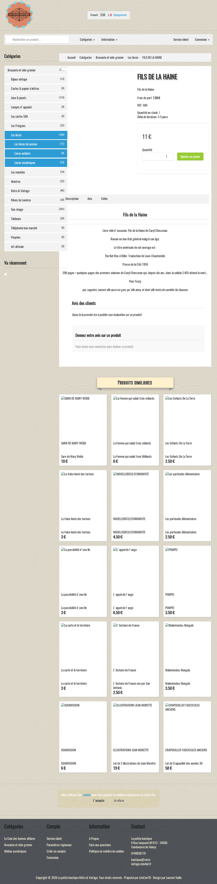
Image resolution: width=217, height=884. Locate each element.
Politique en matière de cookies (106, 851)
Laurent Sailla (173, 878)
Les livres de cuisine (39, 144)
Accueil (71, 57)
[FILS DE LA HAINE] (20, 274)
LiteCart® (145, 878)
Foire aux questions (100, 845)
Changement (120, 15)
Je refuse (119, 800)
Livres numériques (39, 163)
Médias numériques (15, 851)
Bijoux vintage (37, 79)
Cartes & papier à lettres (37, 88)
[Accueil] (73, 37)
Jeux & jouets (37, 98)
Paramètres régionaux (59, 845)
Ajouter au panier (190, 156)
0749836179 (138, 853)
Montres (37, 181)
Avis (90, 199)
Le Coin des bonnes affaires (19, 838)
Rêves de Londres (37, 200)
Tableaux (37, 219)
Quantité (147, 150)
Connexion (201, 39)
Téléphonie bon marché (37, 228)
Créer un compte (56, 851)
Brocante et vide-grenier (36, 70)
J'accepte (98, 800)
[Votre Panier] (212, 16)
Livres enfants (39, 153)
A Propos (94, 838)
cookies (87, 795)
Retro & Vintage (37, 191)
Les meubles (37, 172)
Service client (181, 39)
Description (72, 199)
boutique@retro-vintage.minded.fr (141, 862)
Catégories (86, 39)
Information (108, 39)
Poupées (37, 237)
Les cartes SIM (37, 116)
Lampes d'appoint (37, 107)
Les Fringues (37, 126)
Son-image (37, 209)
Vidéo (104, 199)
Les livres (37, 135)
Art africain (37, 247)
